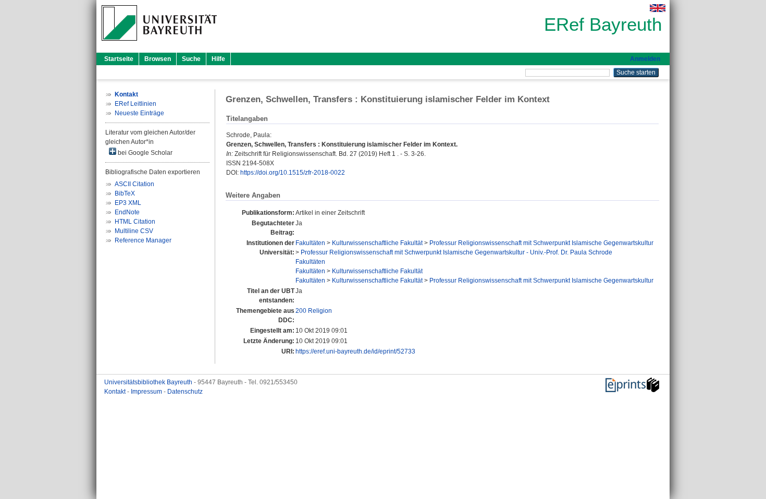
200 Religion (313, 310)
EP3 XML (128, 202)
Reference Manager (143, 240)
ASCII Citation (134, 184)
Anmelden (645, 59)
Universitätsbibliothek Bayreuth (149, 382)
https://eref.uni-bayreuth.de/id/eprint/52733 (355, 351)
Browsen (157, 59)
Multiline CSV (134, 231)
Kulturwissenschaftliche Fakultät (377, 243)
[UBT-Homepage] (159, 43)
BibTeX (125, 193)
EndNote (127, 212)
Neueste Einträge (139, 113)
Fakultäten (310, 243)
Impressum (147, 391)
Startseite (118, 59)
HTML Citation (135, 221)
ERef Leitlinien (135, 103)
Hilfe (218, 59)
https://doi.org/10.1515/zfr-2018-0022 (292, 172)
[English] (657, 8)
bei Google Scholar (144, 152)
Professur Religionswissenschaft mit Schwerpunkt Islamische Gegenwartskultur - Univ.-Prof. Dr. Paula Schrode (456, 252)
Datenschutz (185, 391)
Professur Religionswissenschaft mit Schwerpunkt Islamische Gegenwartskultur (541, 243)
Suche (191, 59)
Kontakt (115, 391)
